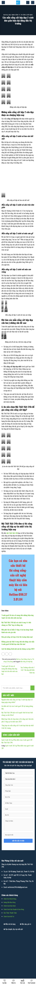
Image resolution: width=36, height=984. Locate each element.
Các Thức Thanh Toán (10, 913)
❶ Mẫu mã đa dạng (9, 924)
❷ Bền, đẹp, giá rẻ (25, 924)
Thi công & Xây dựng (27, 15)
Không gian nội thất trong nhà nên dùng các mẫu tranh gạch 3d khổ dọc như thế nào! (18, 642)
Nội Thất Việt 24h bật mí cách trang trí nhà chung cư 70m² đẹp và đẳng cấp (16, 623)
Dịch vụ (5, 15)
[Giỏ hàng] (32, 2)
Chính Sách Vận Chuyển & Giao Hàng (14, 909)
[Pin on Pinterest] (10, 654)
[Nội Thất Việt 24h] (18, 2)
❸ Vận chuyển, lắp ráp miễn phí (13, 929)
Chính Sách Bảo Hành (10, 906)
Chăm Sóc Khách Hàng (10, 899)
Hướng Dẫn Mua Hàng (10, 902)
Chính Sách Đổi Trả (9, 916)
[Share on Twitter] (6, 654)
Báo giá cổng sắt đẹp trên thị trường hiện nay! (17, 637)
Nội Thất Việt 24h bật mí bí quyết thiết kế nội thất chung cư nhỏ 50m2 (17, 713)
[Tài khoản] (27, 2)
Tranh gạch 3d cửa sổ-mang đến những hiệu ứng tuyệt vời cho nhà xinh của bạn (18, 616)
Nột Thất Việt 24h (12, 533)
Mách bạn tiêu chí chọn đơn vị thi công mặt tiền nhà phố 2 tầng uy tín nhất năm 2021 (17, 720)
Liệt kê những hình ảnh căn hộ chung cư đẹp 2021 (18, 649)
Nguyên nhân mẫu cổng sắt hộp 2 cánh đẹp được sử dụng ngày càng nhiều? (17, 700)
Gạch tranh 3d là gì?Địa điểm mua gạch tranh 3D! (18, 746)
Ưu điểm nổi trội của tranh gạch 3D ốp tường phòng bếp (17, 707)
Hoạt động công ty (14, 15)
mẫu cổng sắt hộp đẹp (26, 661)
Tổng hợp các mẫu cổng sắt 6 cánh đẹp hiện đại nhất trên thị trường (18, 726)
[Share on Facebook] (3, 654)
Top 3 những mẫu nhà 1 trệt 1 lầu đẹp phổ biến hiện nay (27, 670)
